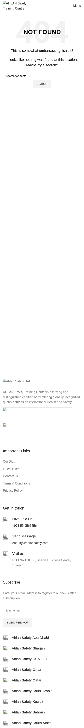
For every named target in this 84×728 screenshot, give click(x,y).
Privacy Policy (13, 490)
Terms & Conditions (16, 483)
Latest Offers (11, 469)
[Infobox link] (42, 637)
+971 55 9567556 (24, 525)
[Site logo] (16, 5)
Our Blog (9, 461)
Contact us (10, 476)
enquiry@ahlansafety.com (30, 543)
